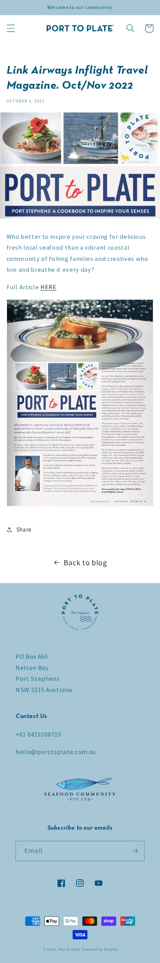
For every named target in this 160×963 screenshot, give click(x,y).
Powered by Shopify (99, 949)
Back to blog (85, 562)
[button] (10, 28)
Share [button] (24, 529)
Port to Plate (69, 949)
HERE (48, 287)
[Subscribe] (134, 851)
